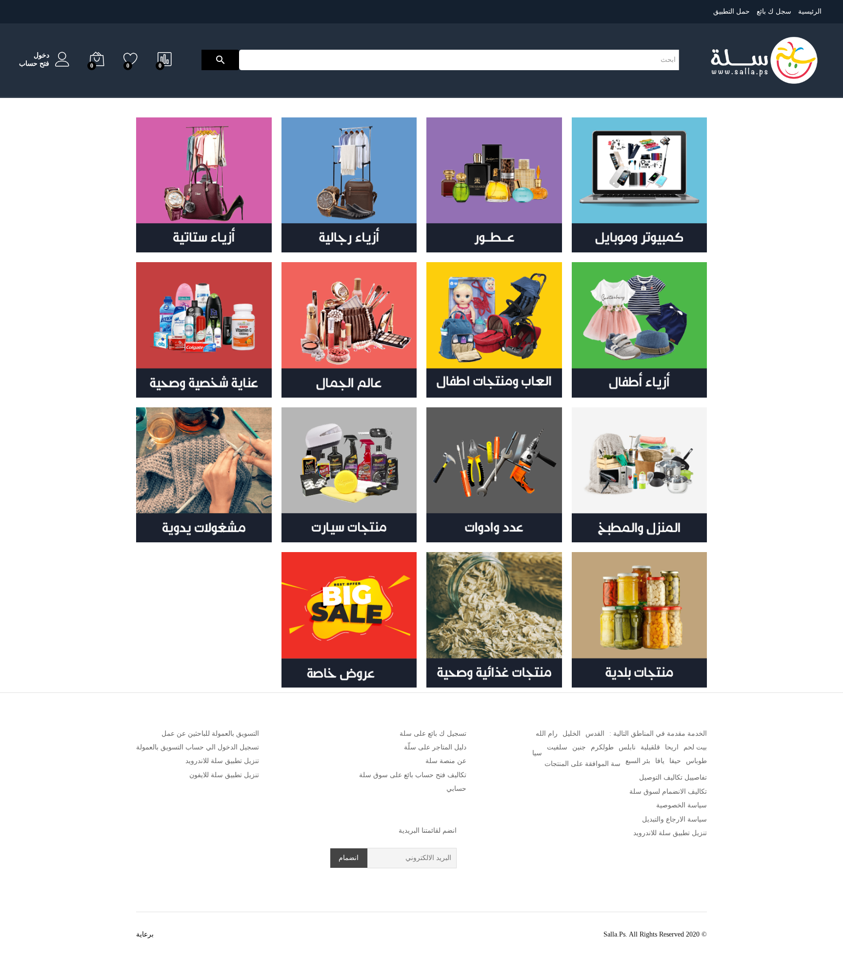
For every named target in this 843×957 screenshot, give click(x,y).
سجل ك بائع (774, 11)
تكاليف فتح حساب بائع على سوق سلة (412, 775)
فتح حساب (34, 63)
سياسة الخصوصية (681, 805)
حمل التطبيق (731, 11)
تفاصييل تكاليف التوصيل (673, 777)
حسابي (456, 788)
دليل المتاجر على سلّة (435, 747)
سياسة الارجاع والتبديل (674, 819)
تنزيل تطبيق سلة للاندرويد (670, 833)
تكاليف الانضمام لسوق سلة (668, 791)
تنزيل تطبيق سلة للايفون (224, 775)
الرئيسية (810, 11)
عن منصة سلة (445, 761)
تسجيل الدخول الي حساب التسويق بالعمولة (197, 747)
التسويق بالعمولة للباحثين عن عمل (210, 733)
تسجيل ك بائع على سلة (433, 733)
